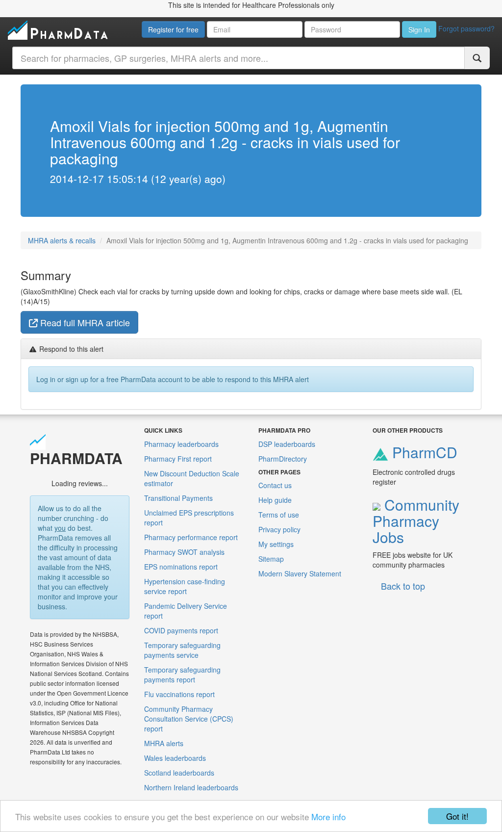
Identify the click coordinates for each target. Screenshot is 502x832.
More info (328, 816)
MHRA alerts (163, 743)
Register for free (173, 29)
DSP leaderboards (286, 444)
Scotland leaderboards (179, 773)
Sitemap (271, 559)
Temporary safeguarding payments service (182, 650)
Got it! (457, 816)
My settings (276, 544)
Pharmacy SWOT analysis (184, 552)
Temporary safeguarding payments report (182, 674)
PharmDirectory (282, 459)
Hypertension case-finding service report (184, 586)
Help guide (275, 500)
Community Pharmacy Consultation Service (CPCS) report (188, 718)
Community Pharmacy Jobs (416, 520)
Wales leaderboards (175, 758)
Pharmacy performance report (191, 537)
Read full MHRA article (84, 322)
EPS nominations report (181, 567)
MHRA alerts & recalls (62, 240)
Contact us (275, 485)
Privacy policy (279, 529)
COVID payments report (181, 630)
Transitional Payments (178, 498)
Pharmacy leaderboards (181, 444)
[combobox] (238, 58)
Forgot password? (466, 28)
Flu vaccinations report (179, 694)
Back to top (403, 585)
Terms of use (278, 515)
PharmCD (422, 452)
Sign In (419, 29)
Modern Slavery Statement (299, 573)
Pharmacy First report (178, 459)
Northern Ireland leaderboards (191, 787)
